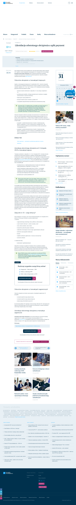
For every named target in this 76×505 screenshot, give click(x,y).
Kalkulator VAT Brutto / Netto (65, 190)
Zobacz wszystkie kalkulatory (62, 212)
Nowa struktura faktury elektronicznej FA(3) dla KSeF (62, 429)
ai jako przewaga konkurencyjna (26, 413)
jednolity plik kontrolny (25, 415)
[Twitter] (1, 491)
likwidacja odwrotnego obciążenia (21, 51)
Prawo (32, 34)
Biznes (5, 34)
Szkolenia (50, 2)
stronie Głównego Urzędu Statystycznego (37, 254)
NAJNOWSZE (58, 123)
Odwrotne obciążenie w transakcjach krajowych (25, 59)
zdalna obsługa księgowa (15, 415)
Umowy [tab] (57, 263)
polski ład (66, 415)
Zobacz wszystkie (59, 150)
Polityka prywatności (6, 497)
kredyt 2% (44, 415)
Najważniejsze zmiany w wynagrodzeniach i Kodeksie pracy (28, 326)
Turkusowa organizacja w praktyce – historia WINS (38, 440)
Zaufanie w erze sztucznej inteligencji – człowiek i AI (38, 436)
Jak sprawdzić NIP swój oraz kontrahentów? (12, 425)
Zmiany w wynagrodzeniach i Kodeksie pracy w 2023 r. (62, 436)
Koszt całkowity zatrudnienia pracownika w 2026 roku (38, 433)
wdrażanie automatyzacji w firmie (50, 413)
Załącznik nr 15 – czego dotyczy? (22, 62)
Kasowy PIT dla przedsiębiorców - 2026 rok (13, 443)
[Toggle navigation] (72, 2)
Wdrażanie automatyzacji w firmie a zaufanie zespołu (38, 453)
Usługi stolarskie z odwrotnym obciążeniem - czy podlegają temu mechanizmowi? (64, 232)
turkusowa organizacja (66, 411)
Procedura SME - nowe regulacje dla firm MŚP (61, 433)
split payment (28, 76)
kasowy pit (43, 410)
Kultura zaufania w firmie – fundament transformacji (38, 450)
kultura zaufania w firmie (38, 413)
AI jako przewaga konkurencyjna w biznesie (36, 446)
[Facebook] (1, 489)
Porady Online (22, 2)
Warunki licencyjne (42, 497)
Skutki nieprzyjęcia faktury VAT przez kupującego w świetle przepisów (65, 167)
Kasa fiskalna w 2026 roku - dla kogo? (11, 428)
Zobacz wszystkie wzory (61, 291)
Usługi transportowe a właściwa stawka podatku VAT (64, 176)
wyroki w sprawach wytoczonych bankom (55, 415)
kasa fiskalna (13, 410)
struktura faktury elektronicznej (31, 414)
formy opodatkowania (57, 410)
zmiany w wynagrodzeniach (50, 414)
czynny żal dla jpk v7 (29, 411)
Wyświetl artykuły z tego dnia (62, 103)
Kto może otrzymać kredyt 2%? (58, 456)
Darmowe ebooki (40, 2)
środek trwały (49, 410)
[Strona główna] (3, 39)
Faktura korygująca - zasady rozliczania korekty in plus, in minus (65, 162)
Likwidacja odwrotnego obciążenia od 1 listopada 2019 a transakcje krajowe (30, 60)
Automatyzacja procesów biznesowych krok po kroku (38, 443)
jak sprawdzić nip (6, 410)
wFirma (28, 477)
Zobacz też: (18, 137)
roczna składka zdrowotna (35, 410)
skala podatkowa (14, 411)
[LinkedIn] (1, 494)
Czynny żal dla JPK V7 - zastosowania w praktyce (38, 429)
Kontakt (40, 475)
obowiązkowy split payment (25, 159)
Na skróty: (18, 57)
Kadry (39, 34)
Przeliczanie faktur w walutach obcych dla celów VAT (65, 171)
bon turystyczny (11, 417)
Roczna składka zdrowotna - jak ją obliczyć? (12, 435)
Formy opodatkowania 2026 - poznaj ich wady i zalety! (15, 456)
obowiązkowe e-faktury (35, 415)
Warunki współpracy (23, 497)
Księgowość (14, 34)
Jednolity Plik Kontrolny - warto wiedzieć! (60, 448)
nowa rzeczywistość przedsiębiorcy (65, 413)
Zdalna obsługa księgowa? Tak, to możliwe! (60, 444)
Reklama (31, 2)
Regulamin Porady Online (33, 497)
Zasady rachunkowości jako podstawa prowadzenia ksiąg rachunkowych (41, 395)
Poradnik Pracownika (30, 475)
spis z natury (21, 411)
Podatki (23, 34)
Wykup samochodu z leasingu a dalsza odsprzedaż (14, 431)
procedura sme (41, 414)
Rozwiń (17, 66)
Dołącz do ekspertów (42, 478)
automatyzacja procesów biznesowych (11, 413)
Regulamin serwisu (15, 497)
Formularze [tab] (70, 263)
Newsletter (41, 483)
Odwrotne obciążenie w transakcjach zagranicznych (26, 63)
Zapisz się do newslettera (47, 51)
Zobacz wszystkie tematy (20, 417)
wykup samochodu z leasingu (23, 410)
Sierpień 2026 (64, 85)
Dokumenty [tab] (63, 263)
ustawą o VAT (22, 319)
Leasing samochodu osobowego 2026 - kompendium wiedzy (20, 370)
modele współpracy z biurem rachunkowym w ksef (14, 414)
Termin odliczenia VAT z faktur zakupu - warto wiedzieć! (65, 180)
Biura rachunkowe (49, 34)
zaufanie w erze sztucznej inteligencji (53, 411)
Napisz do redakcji (42, 486)
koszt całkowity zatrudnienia (39, 411)
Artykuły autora (8, 52)
